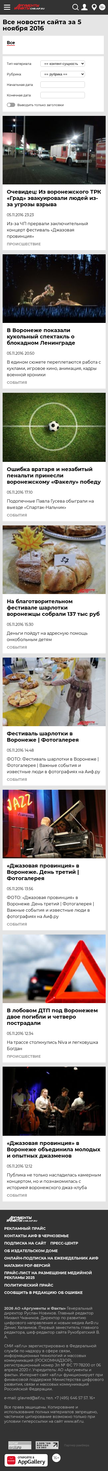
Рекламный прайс (25, 1228)
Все (11, 42)
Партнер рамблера (76, 1445)
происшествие (24, 244)
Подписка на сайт (25, 1243)
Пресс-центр (64, 1243)
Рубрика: (14, 74)
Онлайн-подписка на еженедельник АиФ (51, 1258)
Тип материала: (19, 64)
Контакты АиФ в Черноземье (36, 1235)
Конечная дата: (19, 95)
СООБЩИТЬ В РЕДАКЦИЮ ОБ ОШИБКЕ (43, 1292)
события (17, 382)
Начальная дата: (20, 85)
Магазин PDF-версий (27, 1265)
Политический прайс (28, 1285)
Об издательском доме (31, 1250)
